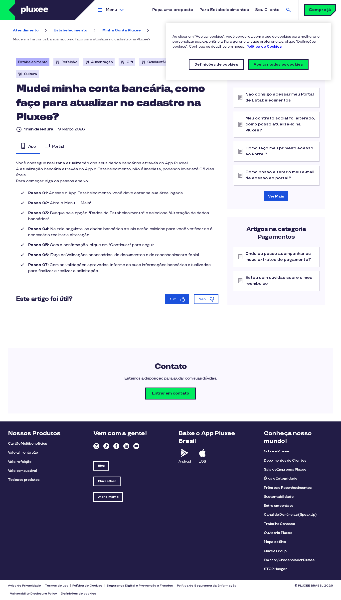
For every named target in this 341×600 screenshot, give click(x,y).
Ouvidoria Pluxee (278, 533)
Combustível (157, 62)
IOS (202, 461)
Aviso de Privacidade (24, 586)
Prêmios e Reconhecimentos (288, 488)
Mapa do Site (275, 542)
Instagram (96, 446)
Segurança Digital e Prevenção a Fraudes (140, 586)
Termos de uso (56, 586)
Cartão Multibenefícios (27, 443)
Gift (130, 62)
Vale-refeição (19, 462)
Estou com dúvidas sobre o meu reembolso (278, 280)
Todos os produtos (23, 480)
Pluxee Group (275, 551)
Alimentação (102, 62)
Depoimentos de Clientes (285, 460)
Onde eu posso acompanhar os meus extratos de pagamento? (278, 256)
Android (184, 461)
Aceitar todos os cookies (278, 64)
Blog (101, 466)
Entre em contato (278, 505)
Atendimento (26, 30)
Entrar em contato (170, 393)
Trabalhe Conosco (279, 524)
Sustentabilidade (279, 497)
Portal (58, 146)
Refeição (69, 62)
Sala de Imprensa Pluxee (285, 469)
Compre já (320, 9)
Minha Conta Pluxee (121, 30)
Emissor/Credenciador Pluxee (289, 560)
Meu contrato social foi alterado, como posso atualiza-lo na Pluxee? (280, 124)
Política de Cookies (87, 586)
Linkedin (126, 446)
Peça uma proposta (172, 9)
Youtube (136, 446)
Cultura (30, 74)
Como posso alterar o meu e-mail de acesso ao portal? (279, 175)
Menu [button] (111, 9)
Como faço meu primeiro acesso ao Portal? (279, 151)
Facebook (116, 446)
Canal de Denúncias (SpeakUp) (290, 514)
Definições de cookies (78, 594)
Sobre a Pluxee (276, 451)
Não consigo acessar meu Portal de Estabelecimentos (279, 97)
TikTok (106, 446)
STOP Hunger (275, 569)
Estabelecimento (70, 30)
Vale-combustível (22, 471)
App (32, 146)
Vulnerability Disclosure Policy (33, 594)
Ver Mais (276, 196)
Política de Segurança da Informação (206, 586)
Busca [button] (289, 10)
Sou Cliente (267, 9)
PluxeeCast (107, 481)
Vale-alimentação (23, 452)
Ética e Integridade (281, 478)
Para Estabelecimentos (224, 9)
